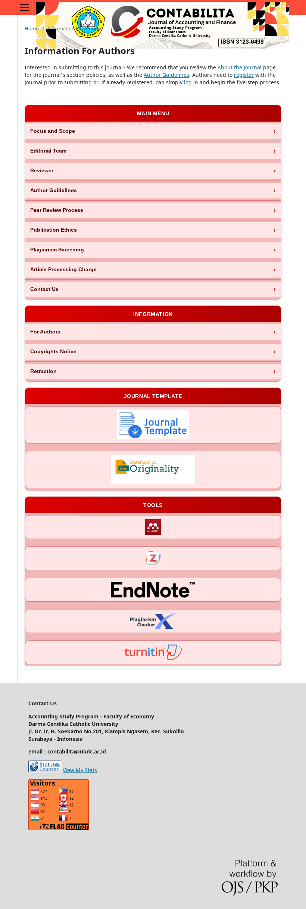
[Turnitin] (153, 652)
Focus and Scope (52, 131)
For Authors (45, 332)
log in (191, 82)
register (244, 74)
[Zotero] (153, 558)
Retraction (43, 371)
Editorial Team (48, 151)
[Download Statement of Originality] (153, 469)
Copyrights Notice (53, 351)
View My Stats (80, 770)
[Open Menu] (24, 7)
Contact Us (44, 289)
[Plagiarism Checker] (153, 621)
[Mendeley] (153, 527)
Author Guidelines (166, 74)
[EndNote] (153, 590)
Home (31, 28)
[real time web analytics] (44, 770)
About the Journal (240, 67)
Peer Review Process (56, 210)
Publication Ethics (53, 230)
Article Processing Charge (63, 269)
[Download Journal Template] (153, 424)
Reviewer (41, 170)
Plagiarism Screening (57, 250)
